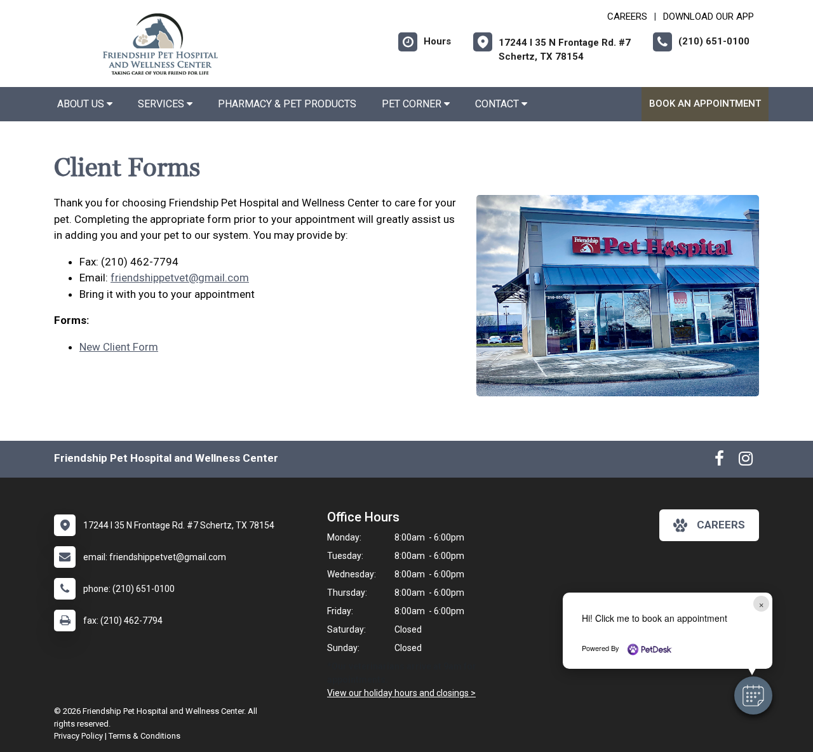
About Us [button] (82, 104)
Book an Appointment (705, 103)
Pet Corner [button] (413, 104)
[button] (753, 695)
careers (721, 524)
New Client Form (118, 346)
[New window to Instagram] (745, 461)
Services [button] (162, 104)
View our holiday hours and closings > (401, 693)
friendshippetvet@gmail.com (180, 277)
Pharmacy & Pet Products (287, 104)
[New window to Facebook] (719, 461)
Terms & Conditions (144, 736)
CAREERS (627, 16)
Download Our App (708, 16)
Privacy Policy (78, 736)
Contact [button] (498, 104)
